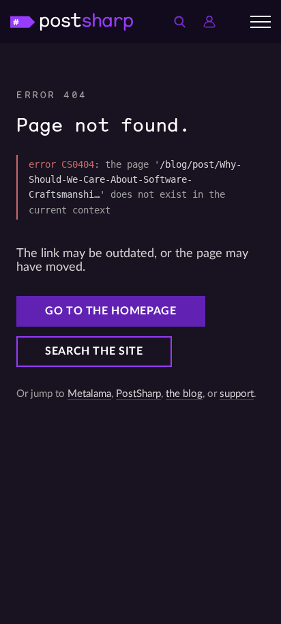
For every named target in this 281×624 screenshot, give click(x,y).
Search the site (94, 351)
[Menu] (260, 22)
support (237, 394)
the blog (184, 394)
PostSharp (138, 394)
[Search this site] (179, 21)
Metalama (89, 394)
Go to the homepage (111, 311)
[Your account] (209, 21)
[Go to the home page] (71, 21)
